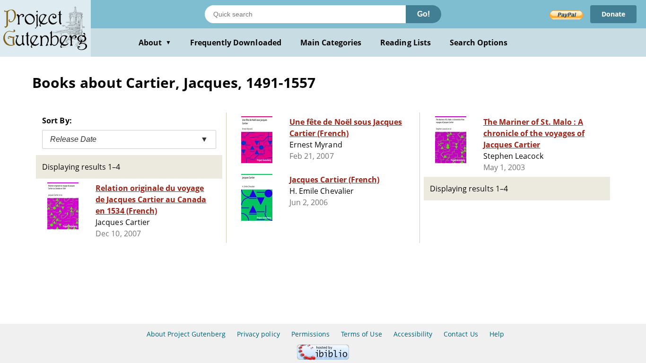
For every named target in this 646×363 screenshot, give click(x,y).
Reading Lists (405, 42)
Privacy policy (258, 333)
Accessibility (413, 333)
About (155, 42)
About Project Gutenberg (186, 333)
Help (496, 333)
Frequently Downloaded (235, 42)
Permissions (310, 333)
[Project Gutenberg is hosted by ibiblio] (323, 357)
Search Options (479, 42)
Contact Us (461, 333)
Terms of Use (361, 333)
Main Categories (331, 42)
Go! (423, 14)
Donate (613, 13)
